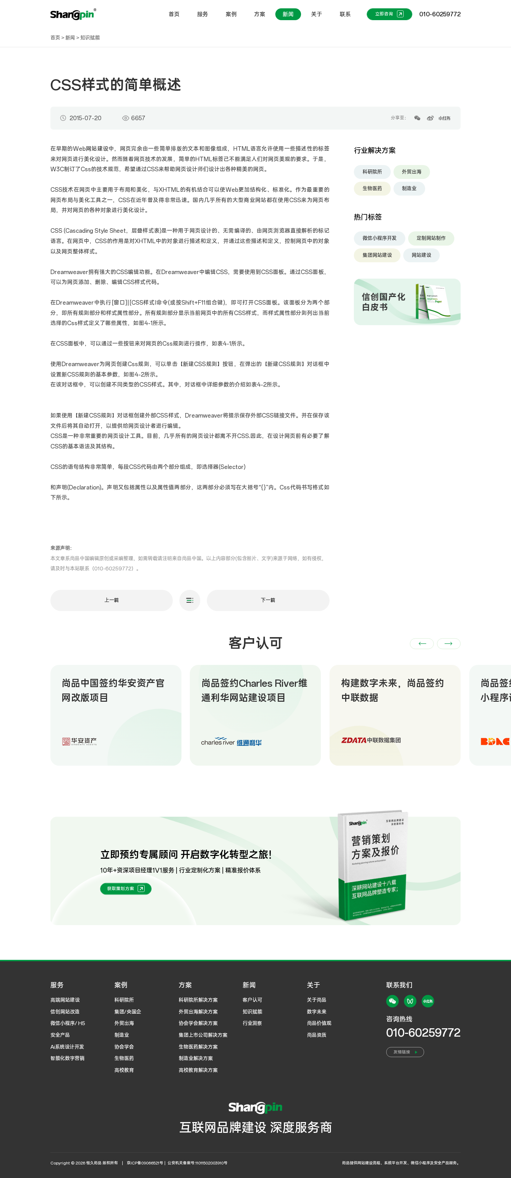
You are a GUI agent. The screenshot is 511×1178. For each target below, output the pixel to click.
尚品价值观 (319, 1023)
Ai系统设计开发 (67, 1047)
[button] (422, 643)
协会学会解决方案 (198, 1023)
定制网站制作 (431, 238)
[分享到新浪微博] (430, 118)
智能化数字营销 (67, 1058)
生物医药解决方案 (198, 1047)
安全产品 (60, 1035)
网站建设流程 (368, 1163)
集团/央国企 (127, 1012)
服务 (202, 14)
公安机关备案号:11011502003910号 (197, 1163)
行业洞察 (252, 1023)
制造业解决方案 (196, 1058)
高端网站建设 (65, 1000)
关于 (316, 14)
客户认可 (252, 1000)
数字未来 (316, 1012)
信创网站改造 (65, 1012)
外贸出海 (411, 171)
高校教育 (124, 1070)
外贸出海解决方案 (198, 1012)
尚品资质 (316, 1035)
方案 (259, 14)
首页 (174, 14)
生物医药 (372, 188)
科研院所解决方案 (198, 1000)
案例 (231, 14)
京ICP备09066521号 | (147, 1163)
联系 (345, 14)
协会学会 (124, 1047)
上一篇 (111, 600)
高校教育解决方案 (198, 1070)
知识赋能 (90, 38)
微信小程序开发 (380, 238)
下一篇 (268, 600)
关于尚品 (316, 1000)
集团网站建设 (377, 255)
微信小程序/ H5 (67, 1023)
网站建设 (97, 148)
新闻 (288, 14)
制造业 (409, 188)
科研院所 (372, 171)
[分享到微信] (417, 118)
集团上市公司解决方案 (203, 1035)
